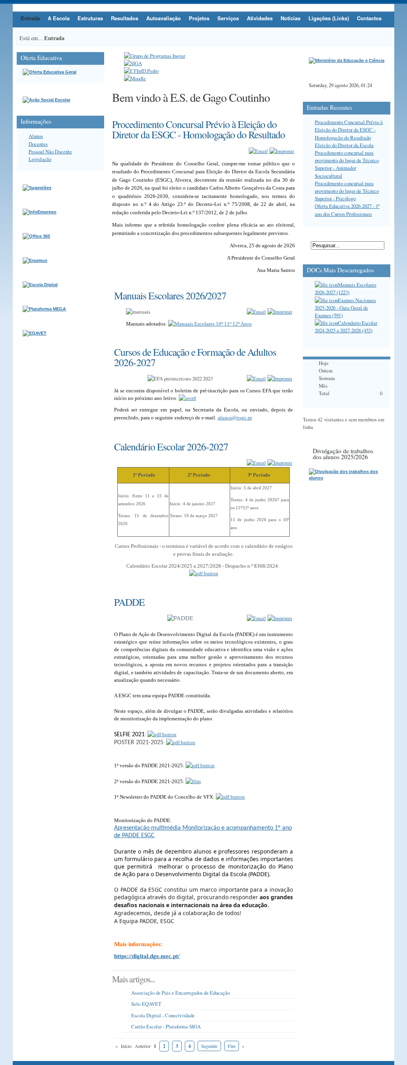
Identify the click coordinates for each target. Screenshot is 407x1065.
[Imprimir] (281, 151)
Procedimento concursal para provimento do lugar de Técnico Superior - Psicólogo (347, 191)
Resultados (124, 18)
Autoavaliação (163, 18)
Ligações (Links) (328, 18)
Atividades (260, 18)
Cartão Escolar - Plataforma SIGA (166, 1026)
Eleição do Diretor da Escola (344, 145)
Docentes (38, 143)
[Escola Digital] (40, 284)
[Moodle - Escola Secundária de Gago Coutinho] (135, 78)
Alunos (36, 136)
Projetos (199, 18)
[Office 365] (36, 236)
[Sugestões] (37, 187)
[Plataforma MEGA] (44, 309)
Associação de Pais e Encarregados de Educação (180, 992)
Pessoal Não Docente (50, 151)
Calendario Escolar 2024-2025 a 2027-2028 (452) (346, 326)
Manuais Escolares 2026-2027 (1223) (345, 288)
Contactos (369, 18)
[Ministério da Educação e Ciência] (346, 60)
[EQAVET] (35, 333)
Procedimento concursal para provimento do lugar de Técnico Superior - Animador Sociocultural (347, 164)
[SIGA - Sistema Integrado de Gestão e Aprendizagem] (133, 63)
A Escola (59, 18)
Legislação (40, 159)
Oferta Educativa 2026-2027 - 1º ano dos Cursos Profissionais (347, 209)
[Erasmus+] (35, 260)
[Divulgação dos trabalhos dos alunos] (346, 477)
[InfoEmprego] (39, 212)
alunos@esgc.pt (235, 418)
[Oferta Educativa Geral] (49, 72)
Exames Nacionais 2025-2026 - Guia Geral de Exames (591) (345, 308)
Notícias (290, 18)
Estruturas (90, 18)
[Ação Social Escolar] (46, 99)
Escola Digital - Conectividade (163, 1015)
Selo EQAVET (146, 1003)
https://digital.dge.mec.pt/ (147, 956)
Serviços (228, 18)
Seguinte (209, 1046)
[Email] (258, 151)
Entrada (30, 18)
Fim (231, 1046)
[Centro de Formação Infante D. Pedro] (141, 70)
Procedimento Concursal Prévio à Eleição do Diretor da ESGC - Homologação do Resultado (349, 129)
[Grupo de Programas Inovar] (154, 55)
